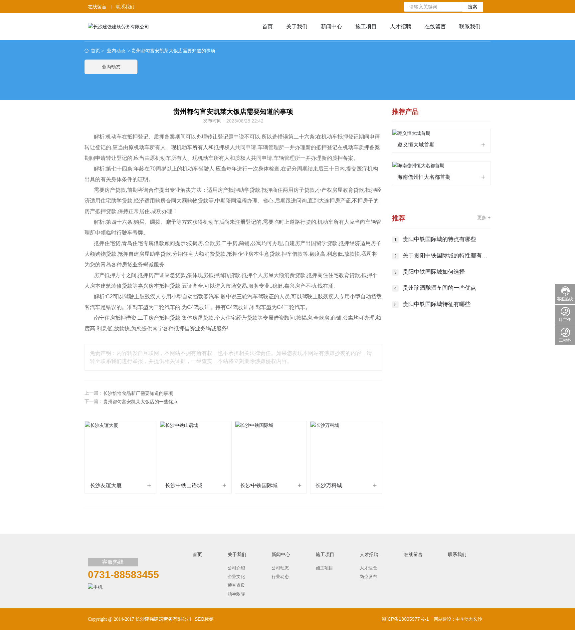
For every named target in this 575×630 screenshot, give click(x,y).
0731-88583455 (123, 574)
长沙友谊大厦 (106, 485)
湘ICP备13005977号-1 (405, 619)
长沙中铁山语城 (183, 485)
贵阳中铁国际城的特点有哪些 (439, 239)
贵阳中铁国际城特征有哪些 (437, 304)
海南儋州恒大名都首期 (424, 177)
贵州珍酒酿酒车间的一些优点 (439, 288)
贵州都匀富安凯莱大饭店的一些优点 (140, 401)
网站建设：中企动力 (453, 619)
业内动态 (116, 50)
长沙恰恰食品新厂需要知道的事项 (138, 393)
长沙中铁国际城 (259, 485)
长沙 (477, 619)
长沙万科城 (328, 485)
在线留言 (97, 6)
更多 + (483, 217)
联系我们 (126, 6)
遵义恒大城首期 (416, 145)
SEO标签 (204, 619)
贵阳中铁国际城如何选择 (434, 272)
